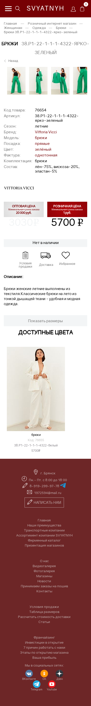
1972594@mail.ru (47, 493)
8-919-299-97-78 (45, 486)
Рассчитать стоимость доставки (44, 617)
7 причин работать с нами (44, 647)
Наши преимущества (44, 525)
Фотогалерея (44, 571)
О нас (44, 561)
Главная (44, 520)
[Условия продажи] (25, 255)
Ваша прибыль (44, 657)
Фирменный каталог (44, 540)
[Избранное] (66, 255)
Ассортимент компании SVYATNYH (44, 535)
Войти (74, 10)
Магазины (44, 576)
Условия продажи (44, 607)
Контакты (44, 591)
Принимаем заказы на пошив (44, 586)
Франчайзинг (44, 637)
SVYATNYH (45, 8)
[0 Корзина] (82, 10)
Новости (44, 581)
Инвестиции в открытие (44, 642)
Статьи (44, 622)
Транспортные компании (44, 530)
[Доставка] (45, 255)
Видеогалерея (44, 566)
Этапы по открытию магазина (44, 652)
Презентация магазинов (44, 545)
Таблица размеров (44, 612)
